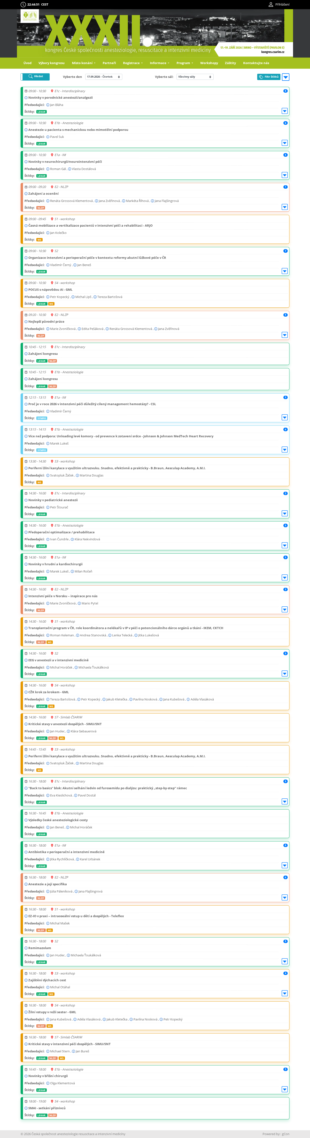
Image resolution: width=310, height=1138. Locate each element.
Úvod (27, 63)
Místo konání (82, 63)
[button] (35, 77)
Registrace (131, 63)
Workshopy (209, 63)
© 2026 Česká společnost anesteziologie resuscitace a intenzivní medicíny (73, 1134)
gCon (285, 1134)
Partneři (109, 63)
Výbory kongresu (52, 63)
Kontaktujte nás (256, 63)
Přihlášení (282, 4)
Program (184, 63)
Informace (158, 63)
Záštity (230, 63)
